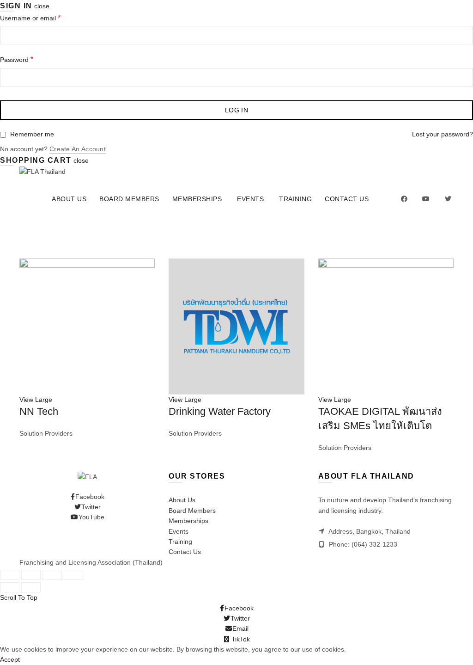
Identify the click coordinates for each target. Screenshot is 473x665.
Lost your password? (442, 134)
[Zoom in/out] (73, 575)
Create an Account (77, 149)
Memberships (197, 199)
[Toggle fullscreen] (52, 575)
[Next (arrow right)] (31, 587)
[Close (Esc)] (9, 575)
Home (28, 253)
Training (295, 199)
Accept (10, 659)
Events (250, 199)
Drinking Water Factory (220, 411)
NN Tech (38, 411)
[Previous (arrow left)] (9, 587)
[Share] (31, 575)
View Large (35, 399)
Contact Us (347, 199)
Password (16, 59)
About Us (69, 199)
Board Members (129, 199)
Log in (236, 110)
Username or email (30, 18)
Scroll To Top (18, 597)
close (41, 6)
